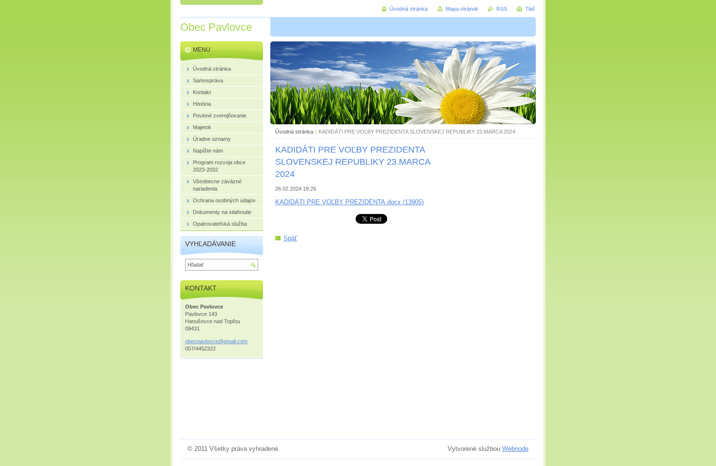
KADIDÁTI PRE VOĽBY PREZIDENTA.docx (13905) (349, 202)
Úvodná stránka (294, 132)
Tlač (530, 9)
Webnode (515, 448)
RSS (501, 9)
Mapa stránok (462, 9)
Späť (290, 238)
